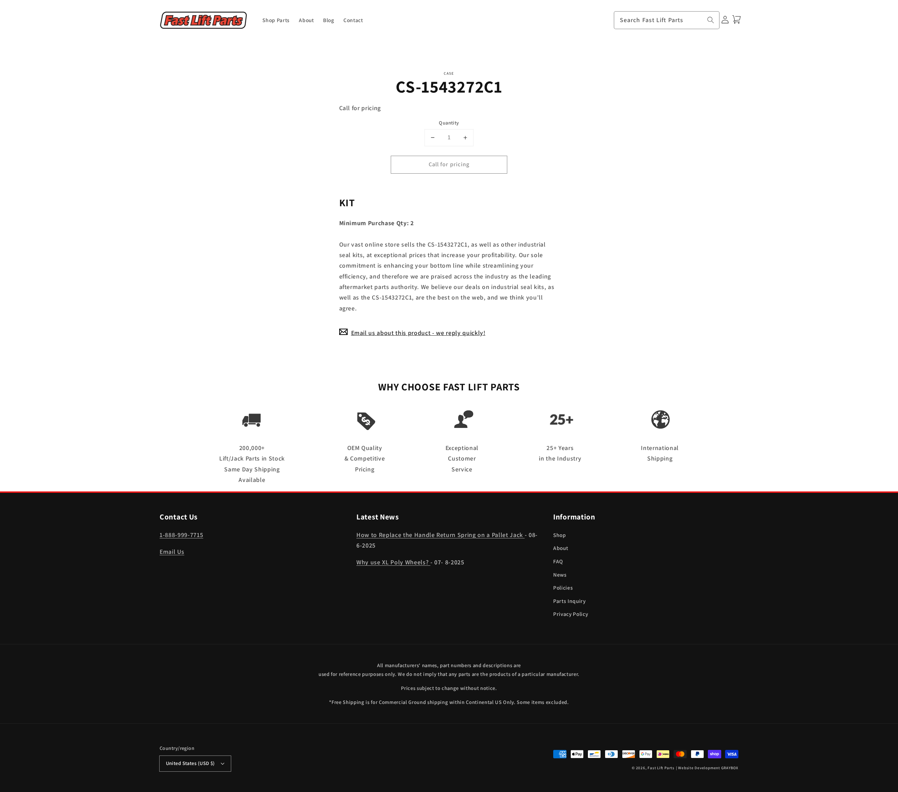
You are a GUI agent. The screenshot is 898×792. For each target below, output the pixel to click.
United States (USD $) (190, 763)
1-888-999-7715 (181, 535)
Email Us (172, 552)
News (560, 574)
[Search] (710, 20)
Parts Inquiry (569, 600)
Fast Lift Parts (661, 767)
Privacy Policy (570, 613)
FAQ (558, 561)
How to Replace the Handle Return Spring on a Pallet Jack (440, 535)
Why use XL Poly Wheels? (393, 562)
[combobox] (666, 20)
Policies (563, 587)
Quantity (449, 122)
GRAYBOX (729, 767)
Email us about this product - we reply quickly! (418, 333)
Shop (559, 534)
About (560, 547)
